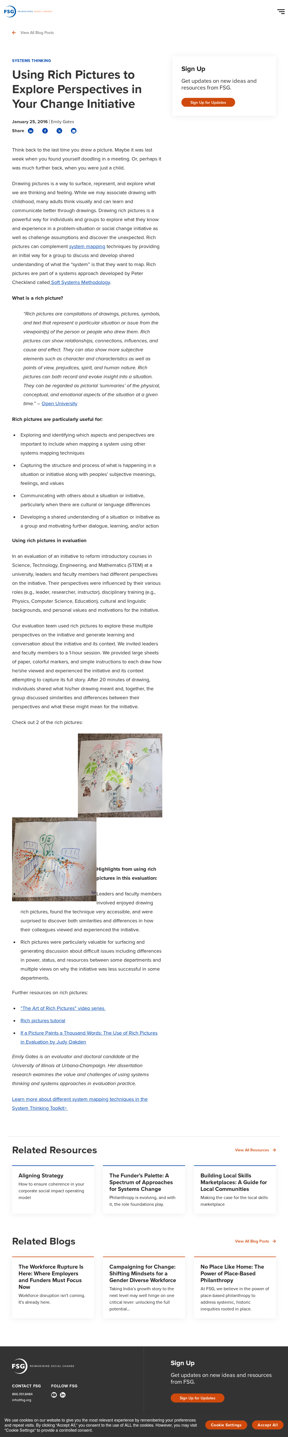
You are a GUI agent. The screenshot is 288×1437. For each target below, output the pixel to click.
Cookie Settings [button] (226, 1425)
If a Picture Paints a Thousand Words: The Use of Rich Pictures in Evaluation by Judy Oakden (89, 1037)
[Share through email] (73, 131)
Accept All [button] (268, 1425)
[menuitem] (54, 1397)
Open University (59, 403)
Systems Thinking (31, 61)
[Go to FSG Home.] (28, 11)
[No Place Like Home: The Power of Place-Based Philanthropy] (235, 1287)
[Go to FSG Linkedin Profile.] (63, 1395)
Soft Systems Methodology (80, 282)
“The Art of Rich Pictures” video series (63, 1008)
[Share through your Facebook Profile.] (45, 131)
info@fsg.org (21, 1400)
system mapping (87, 246)
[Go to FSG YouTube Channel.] (54, 1395)
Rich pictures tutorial (43, 1020)
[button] (282, 10)
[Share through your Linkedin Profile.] (30, 131)
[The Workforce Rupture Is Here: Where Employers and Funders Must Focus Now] (53, 1287)
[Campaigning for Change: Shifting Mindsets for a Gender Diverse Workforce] (143, 1287)
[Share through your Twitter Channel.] (59, 131)
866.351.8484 (22, 1394)
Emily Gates (62, 122)
